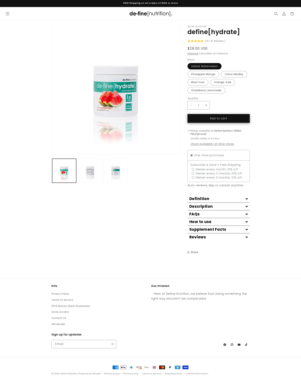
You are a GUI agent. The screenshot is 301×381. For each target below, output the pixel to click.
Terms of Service (62, 300)
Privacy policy (131, 373)
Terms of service (151, 373)
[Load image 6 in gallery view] (90, 171)
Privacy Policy (60, 294)
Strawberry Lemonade (206, 90)
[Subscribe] (112, 344)
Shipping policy (173, 373)
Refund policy (112, 373)
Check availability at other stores (212, 144)
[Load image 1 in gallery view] (64, 171)
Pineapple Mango (203, 74)
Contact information (197, 373)
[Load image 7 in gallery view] (116, 171)
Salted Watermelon (204, 66)
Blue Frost (198, 82)
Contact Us (58, 318)
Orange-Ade (223, 82)
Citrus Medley (234, 74)
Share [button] (194, 252)
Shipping (192, 53)
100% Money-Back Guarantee (70, 306)
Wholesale (58, 324)
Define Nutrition (69, 373)
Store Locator (60, 312)
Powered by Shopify (90, 373)
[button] (8, 14)
